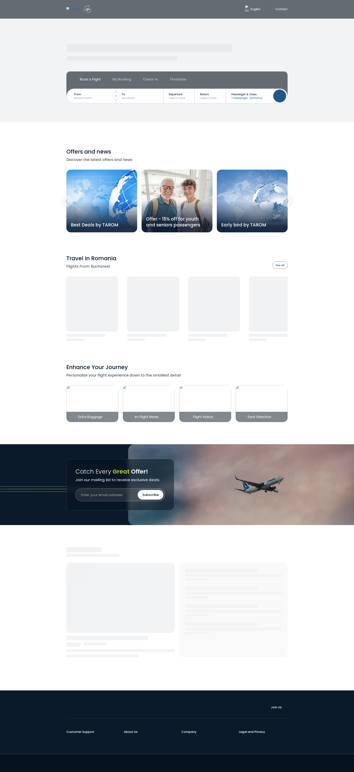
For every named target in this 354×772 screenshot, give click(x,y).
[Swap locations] (116, 96)
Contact (281, 9)
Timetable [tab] (178, 79)
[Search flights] (279, 96)
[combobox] (92, 96)
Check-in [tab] (150, 79)
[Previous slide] (66, 201)
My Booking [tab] (121, 79)
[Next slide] (288, 201)
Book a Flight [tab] (90, 79)
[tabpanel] (177, 96)
